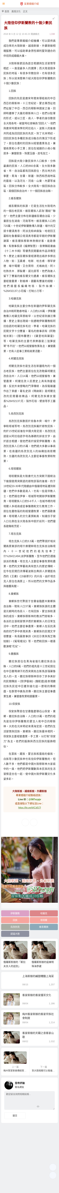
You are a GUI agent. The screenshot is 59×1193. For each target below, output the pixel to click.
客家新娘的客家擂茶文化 (36, 995)
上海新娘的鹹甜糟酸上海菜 (38, 976)
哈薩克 (43, 913)
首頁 (7, 11)
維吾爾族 (43, 926)
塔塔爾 (43, 920)
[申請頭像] (51, 1084)
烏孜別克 (15, 926)
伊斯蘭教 (15, 913)
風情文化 (16, 11)
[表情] (43, 1107)
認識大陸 (15, 933)
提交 (15, 1115)
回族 (15, 920)
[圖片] (49, 1107)
